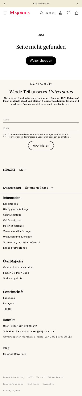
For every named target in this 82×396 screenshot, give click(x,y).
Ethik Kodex (33, 384)
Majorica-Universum (14, 354)
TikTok (7, 308)
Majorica (16, 390)
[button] (5, 13)
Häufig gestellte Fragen (16, 209)
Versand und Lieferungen (17, 231)
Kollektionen (10, 203)
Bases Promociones (15, 247)
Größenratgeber (12, 220)
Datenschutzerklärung (13, 377)
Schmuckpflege (12, 214)
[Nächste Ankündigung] (77, 4)
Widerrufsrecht (55, 377)
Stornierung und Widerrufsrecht (21, 242)
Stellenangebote (12, 278)
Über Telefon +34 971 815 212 (20, 325)
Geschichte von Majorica (17, 267)
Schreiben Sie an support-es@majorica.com (28, 331)
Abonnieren (41, 145)
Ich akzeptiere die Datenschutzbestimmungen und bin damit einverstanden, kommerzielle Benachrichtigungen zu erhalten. (39, 135)
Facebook (9, 297)
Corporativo (48, 384)
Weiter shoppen (41, 60)
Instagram (8, 303)
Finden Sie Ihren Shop (16, 272)
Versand (40, 377)
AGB (30, 377)
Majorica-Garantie (13, 225)
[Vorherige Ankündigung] (4, 4)
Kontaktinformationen (13, 384)
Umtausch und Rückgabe (17, 236)
